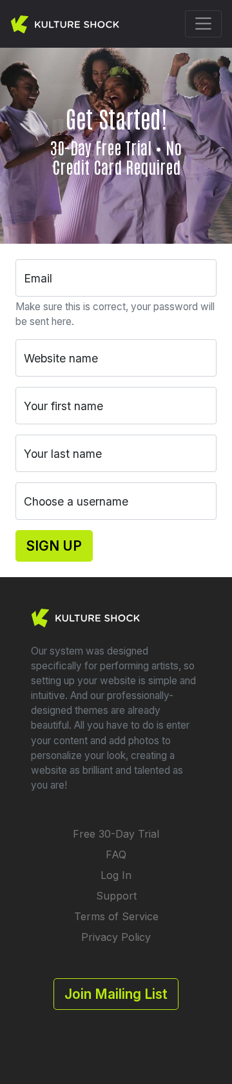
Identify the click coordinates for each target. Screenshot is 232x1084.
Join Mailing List (116, 994)
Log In (116, 875)
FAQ (116, 854)
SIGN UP (54, 546)
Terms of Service (116, 916)
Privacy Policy (116, 937)
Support (116, 895)
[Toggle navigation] (203, 23)
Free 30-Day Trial (116, 833)
